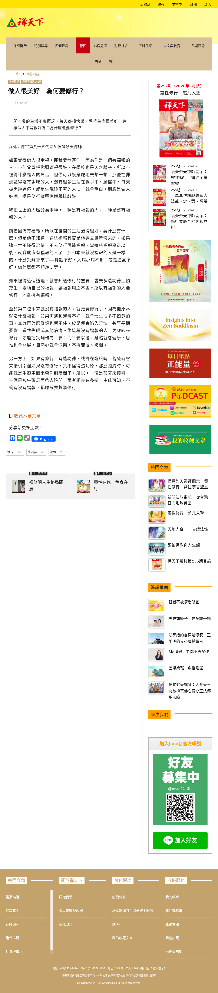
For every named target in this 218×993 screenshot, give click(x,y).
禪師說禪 (12, 924)
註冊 (193, 4)
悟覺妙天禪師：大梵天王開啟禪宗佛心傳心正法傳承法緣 (190, 691)
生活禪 (36, 452)
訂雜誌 (145, 4)
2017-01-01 (22, 103)
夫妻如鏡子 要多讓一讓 (190, 619)
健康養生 (12, 911)
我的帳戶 (172, 897)
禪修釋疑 (14, 81)
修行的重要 (78, 280)
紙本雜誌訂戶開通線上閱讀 (132, 911)
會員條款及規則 (71, 911)
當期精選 (12, 897)
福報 (57, 452)
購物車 (176, 4)
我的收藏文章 (122, 938)
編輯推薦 (12, 938)
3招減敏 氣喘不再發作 (189, 652)
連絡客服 (172, 924)
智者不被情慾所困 (184, 602)
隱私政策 (66, 924)
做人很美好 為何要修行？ (46, 91)
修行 (15, 452)
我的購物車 (173, 911)
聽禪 (161, 4)
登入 (207, 4)
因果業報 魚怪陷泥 (186, 668)
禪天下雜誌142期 (32, 81)
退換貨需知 (173, 951)
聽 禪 (116, 924)
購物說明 (172, 938)
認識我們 (66, 897)
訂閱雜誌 (119, 897)
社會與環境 (14, 951)
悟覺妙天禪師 (69, 147)
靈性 (49, 196)
